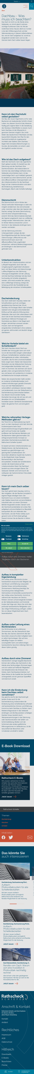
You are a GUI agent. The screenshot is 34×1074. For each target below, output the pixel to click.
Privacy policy (29, 524)
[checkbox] (3, 536)
